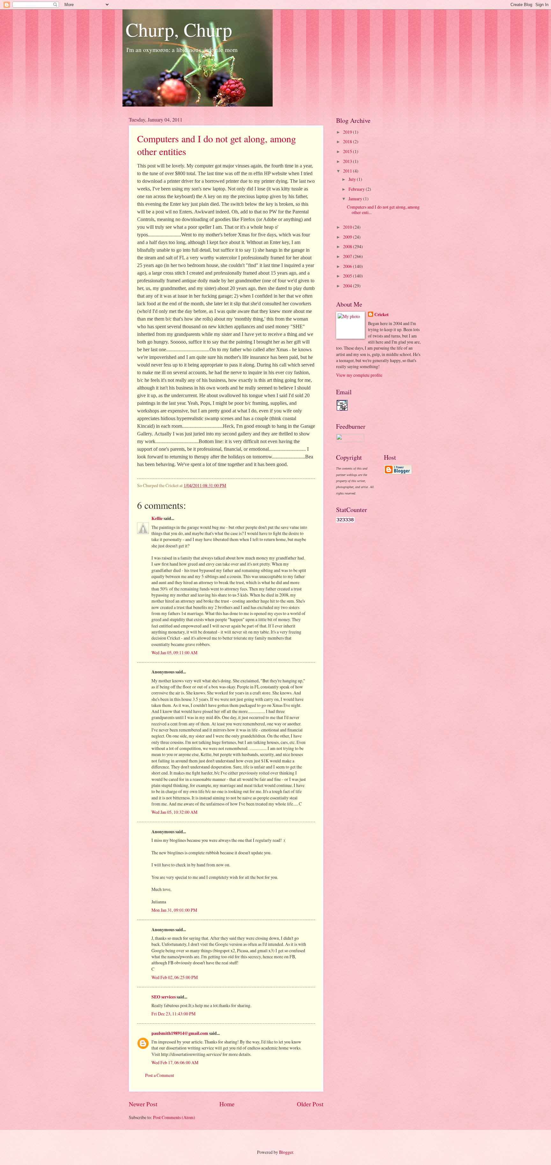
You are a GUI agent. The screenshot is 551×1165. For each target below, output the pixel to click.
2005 (348, 276)
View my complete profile (359, 375)
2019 (348, 132)
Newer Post (143, 1104)
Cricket (381, 315)
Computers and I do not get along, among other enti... (383, 209)
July (353, 179)
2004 (348, 286)
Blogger (286, 1152)
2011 (348, 171)
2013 (348, 161)
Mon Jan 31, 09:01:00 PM (174, 910)
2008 (348, 246)
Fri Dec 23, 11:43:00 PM (173, 1014)
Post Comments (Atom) (174, 1117)
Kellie (157, 518)
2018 (348, 141)
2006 (348, 266)
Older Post (310, 1104)
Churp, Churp (179, 29)
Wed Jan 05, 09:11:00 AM (174, 652)
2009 (348, 237)
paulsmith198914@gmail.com (179, 1033)
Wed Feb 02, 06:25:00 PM (174, 977)
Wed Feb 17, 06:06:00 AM (174, 1062)
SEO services (163, 997)
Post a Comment (159, 1075)
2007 (348, 256)
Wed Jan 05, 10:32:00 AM (174, 812)
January (356, 199)
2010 (348, 227)
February (357, 189)
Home (227, 1104)
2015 (348, 151)
